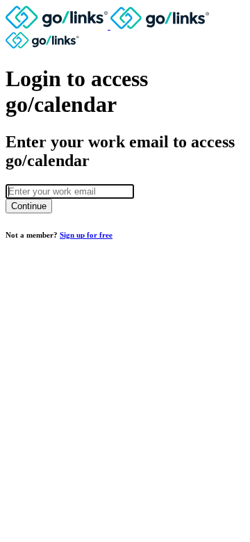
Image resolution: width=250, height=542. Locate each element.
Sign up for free (86, 235)
